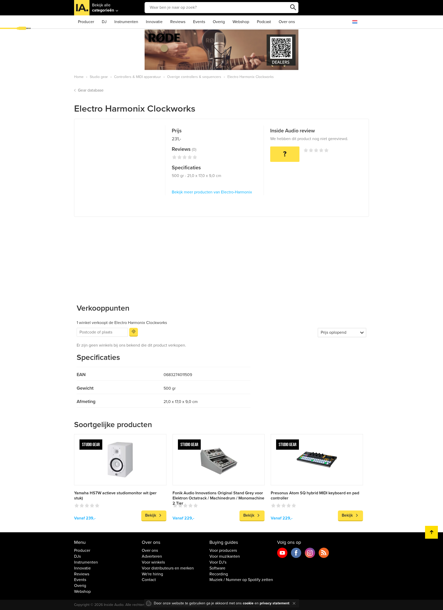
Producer (86, 21)
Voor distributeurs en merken (168, 568)
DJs (77, 556)
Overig (219, 21)
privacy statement (274, 603)
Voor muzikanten (224, 556)
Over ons (287, 21)
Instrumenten (126, 21)
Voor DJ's (217, 562)
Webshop (241, 21)
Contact (149, 579)
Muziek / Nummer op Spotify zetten (241, 579)
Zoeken (293, 7)
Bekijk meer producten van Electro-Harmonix (212, 192)
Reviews (177, 21)
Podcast (264, 21)
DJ (104, 21)
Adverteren (152, 556)
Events (199, 21)
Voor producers (223, 550)
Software (217, 568)
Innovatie (154, 21)
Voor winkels (153, 562)
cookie (248, 603)
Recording (218, 574)
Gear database (91, 90)
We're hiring (152, 574)
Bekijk (150, 515)
